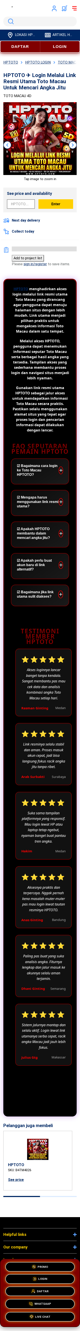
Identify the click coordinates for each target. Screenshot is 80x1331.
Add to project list (28, 258)
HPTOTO (21, 288)
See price (16, 1180)
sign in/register (35, 264)
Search (10, 21)
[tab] (21, 1196)
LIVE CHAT (42, 1316)
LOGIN (60, 46)
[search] (40, 21)
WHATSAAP (42, 1304)
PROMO (43, 1267)
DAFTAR (20, 46)
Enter (55, 204)
